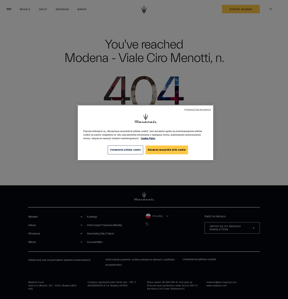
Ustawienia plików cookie (125, 149)
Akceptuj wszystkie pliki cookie (167, 149)
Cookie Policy (148, 138)
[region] (145, 133)
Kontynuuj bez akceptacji (197, 109)
